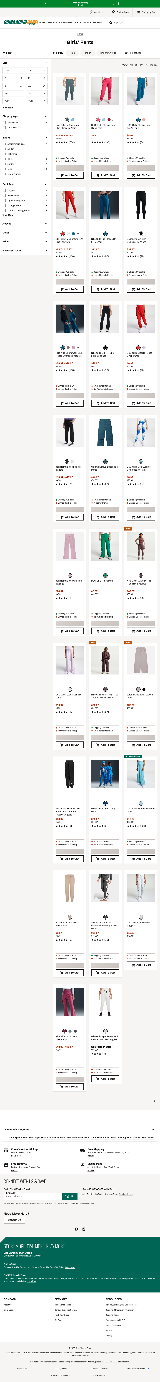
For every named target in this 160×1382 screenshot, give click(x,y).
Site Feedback (99, 1375)
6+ (78, 234)
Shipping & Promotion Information (119, 1310)
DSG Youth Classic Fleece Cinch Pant (104, 126)
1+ (113, 120)
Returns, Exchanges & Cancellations (121, 1305)
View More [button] (7, 108)
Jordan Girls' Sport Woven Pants (140, 696)
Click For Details (125, 1194)
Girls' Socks (148, 1137)
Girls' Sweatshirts (100, 1137)
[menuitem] (42, 23)
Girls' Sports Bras (18, 1137)
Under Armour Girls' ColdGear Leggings (136, 240)
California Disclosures (60, 1375)
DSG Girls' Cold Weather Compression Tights (139, 468)
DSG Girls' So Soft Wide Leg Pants (141, 810)
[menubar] (72, 23)
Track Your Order (62, 1315)
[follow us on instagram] (84, 1229)
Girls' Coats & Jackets (53, 1137)
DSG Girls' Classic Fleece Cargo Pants (139, 126)
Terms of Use (22, 1369)
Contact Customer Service (66, 1310)
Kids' (55, 22)
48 (131, 65)
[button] (72, 53)
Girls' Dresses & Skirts (78, 1137)
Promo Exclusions (113, 1325)
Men (50, 22)
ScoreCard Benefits (63, 1305)
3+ (78, 347)
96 (136, 65)
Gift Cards (59, 1320)
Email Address (12, 1193)
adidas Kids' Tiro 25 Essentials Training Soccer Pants (104, 925)
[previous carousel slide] (46, 4)
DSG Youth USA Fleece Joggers (138, 924)
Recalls (108, 1330)
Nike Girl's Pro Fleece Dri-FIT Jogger (104, 240)
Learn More (16, 1156)
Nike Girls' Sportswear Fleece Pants (67, 1038)
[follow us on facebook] (76, 1229)
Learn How (31, 1281)
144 (141, 65)
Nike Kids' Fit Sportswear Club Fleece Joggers (68, 126)
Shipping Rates (112, 1315)
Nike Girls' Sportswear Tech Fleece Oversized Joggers (104, 1038)
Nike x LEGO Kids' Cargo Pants (103, 810)
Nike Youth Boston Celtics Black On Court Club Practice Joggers (68, 812)
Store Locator (9, 1310)
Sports (77, 22)
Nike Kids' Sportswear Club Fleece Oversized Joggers (69, 354)
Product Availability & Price (116, 1320)
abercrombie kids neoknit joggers (68, 468)
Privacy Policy (61, 1369)
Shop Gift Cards (35, 1256)
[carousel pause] (118, 3)
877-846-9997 (111, 1362)
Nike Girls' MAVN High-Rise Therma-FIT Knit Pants (104, 696)
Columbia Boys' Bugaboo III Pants (105, 468)
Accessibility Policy (99, 1369)
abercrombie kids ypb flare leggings (69, 582)
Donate (91, 1170)
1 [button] (154, 1101)
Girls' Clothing (118, 1137)
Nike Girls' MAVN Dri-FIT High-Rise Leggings (139, 582)
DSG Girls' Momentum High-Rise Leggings (70, 240)
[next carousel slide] (114, 4)
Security (108, 1336)
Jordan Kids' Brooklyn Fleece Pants (66, 924)
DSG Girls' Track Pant (102, 581)
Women (42, 22)
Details (91, 1156)
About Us (8, 1305)
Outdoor (87, 22)
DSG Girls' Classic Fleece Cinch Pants (139, 354)
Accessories (65, 22)
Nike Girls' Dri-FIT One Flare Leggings (102, 354)
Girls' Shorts (133, 1137)
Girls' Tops (34, 1137)
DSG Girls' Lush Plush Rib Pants (68, 696)
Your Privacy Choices (136, 1369)
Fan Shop (97, 22)
